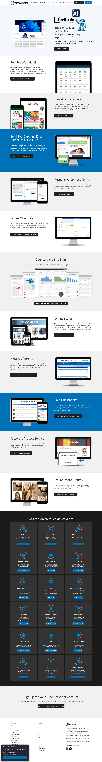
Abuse (40, 730)
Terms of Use (42, 748)
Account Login (79, 2)
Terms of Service (13, 754)
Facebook (41, 732)
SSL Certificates (15, 738)
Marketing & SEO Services (44, 744)
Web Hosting (34, 2)
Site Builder (43, 2)
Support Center (42, 725)
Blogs (12, 732)
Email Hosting (14, 730)
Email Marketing (52, 2)
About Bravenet (42, 740)
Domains (62, 2)
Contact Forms (14, 740)
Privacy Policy (42, 750)
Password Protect (15, 742)
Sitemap (40, 746)
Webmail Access (42, 728)
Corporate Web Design (44, 742)
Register (88, 2)
